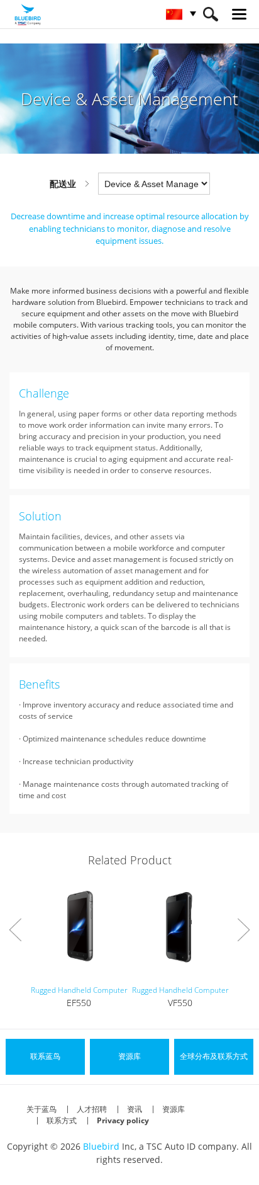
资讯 (134, 1109)
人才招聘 (92, 1109)
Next (244, 930)
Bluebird (101, 1146)
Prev (15, 930)
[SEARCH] (210, 14)
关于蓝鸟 (41, 1109)
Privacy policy (123, 1120)
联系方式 (62, 1120)
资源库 (173, 1109)
